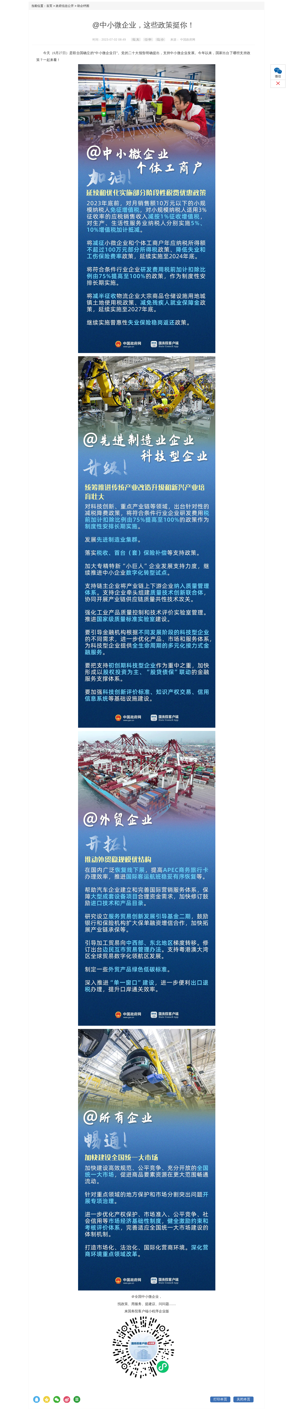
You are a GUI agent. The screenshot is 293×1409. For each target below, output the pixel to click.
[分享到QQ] (36, 1399)
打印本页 (220, 1399)
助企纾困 (83, 6)
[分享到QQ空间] (46, 1399)
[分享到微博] (66, 1399)
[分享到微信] (56, 1399)
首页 (49, 6)
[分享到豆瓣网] (76, 1399)
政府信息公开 (65, 6)
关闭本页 (243, 1399)
